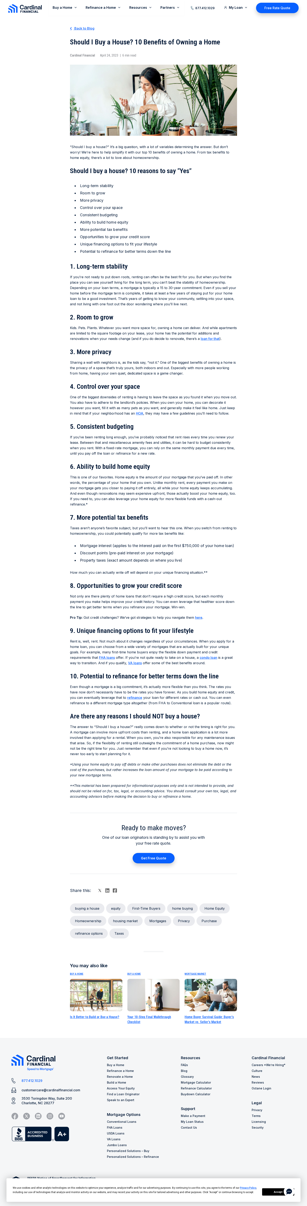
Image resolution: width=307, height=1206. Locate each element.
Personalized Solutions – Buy (128, 1151)
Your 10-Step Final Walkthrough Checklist (149, 1019)
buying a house (87, 908)
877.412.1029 (205, 8)
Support (188, 1109)
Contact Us (189, 1127)
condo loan (208, 657)
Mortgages (157, 921)
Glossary (187, 1076)
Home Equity (214, 908)
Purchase (209, 921)
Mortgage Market (195, 973)
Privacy (184, 921)
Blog (184, 1071)
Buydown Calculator (195, 1094)
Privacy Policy (248, 1187)
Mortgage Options (124, 1114)
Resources (190, 1058)
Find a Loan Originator (123, 1094)
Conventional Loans (121, 1121)
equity (116, 908)
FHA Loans (114, 1127)
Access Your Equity (121, 1088)
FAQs (184, 1065)
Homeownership (88, 921)
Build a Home (116, 1082)
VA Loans (114, 1139)
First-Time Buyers (146, 908)
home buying (182, 908)
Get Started (117, 1058)
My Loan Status (192, 1121)
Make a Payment (193, 1116)
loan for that (210, 339)
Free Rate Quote (277, 8)
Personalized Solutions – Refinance (133, 1156)
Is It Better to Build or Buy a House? (94, 1017)
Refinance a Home (120, 1071)
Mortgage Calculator (196, 1082)
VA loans (135, 663)
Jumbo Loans (117, 1145)
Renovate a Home (120, 1076)
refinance (134, 697)
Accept (278, 1192)
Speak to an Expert (120, 1100)
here (198, 617)
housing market (125, 921)
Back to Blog (84, 28)
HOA (139, 413)
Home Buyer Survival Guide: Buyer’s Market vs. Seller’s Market (209, 1019)
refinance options (89, 933)
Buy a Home (76, 973)
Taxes (119, 933)
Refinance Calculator (196, 1088)
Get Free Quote (153, 858)
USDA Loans (115, 1133)
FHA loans (107, 657)
